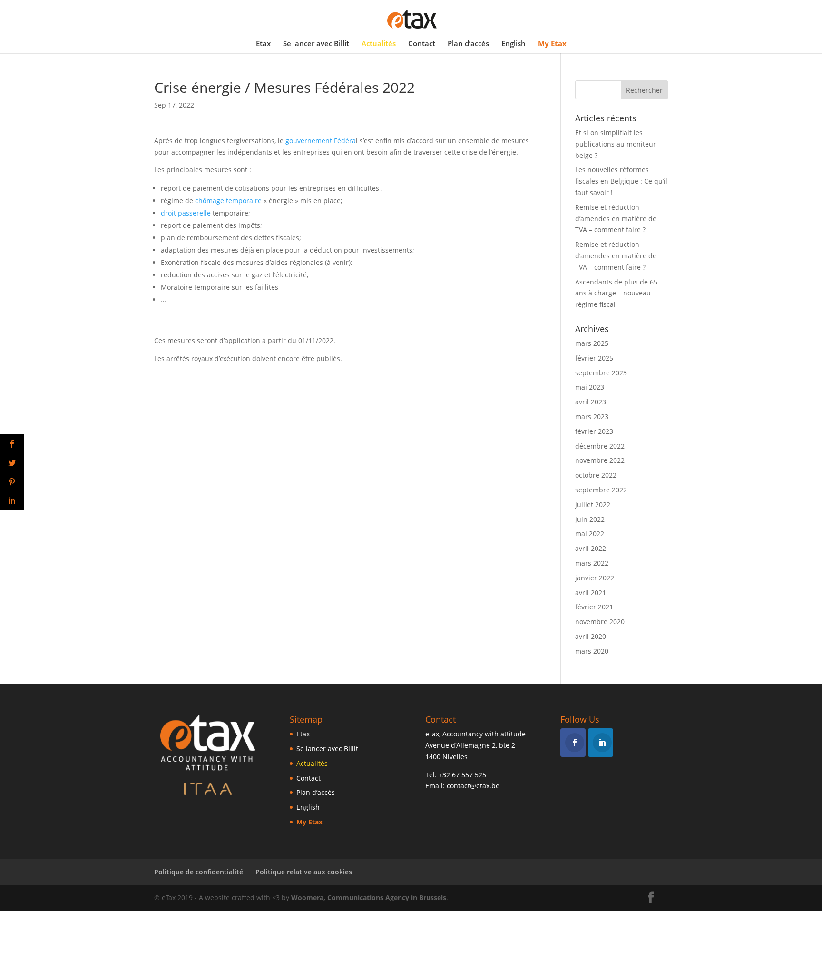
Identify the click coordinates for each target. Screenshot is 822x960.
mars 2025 (591, 343)
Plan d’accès (468, 44)
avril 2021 (590, 592)
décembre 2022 (600, 446)
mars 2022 (591, 563)
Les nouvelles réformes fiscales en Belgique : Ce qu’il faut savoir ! (621, 181)
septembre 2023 (601, 372)
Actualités (379, 44)
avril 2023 (590, 401)
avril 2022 (590, 548)
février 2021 (594, 606)
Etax (263, 44)
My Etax (552, 44)
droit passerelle (186, 212)
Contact (421, 44)
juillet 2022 (592, 504)
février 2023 (594, 431)
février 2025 (594, 357)
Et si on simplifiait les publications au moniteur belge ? (615, 144)
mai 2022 (589, 533)
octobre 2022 (595, 475)
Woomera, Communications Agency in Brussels (368, 897)
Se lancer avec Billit (316, 44)
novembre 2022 (600, 460)
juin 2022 (590, 519)
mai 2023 (589, 387)
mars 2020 (591, 651)
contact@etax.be (473, 785)
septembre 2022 (601, 489)
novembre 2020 (600, 621)
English (513, 44)
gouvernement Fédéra (320, 140)
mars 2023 (591, 416)
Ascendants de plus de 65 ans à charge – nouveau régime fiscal (616, 293)
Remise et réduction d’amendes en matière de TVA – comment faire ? (615, 219)
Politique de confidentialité (198, 871)
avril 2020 (590, 636)
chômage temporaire (228, 200)
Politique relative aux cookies (303, 871)
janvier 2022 (594, 577)
